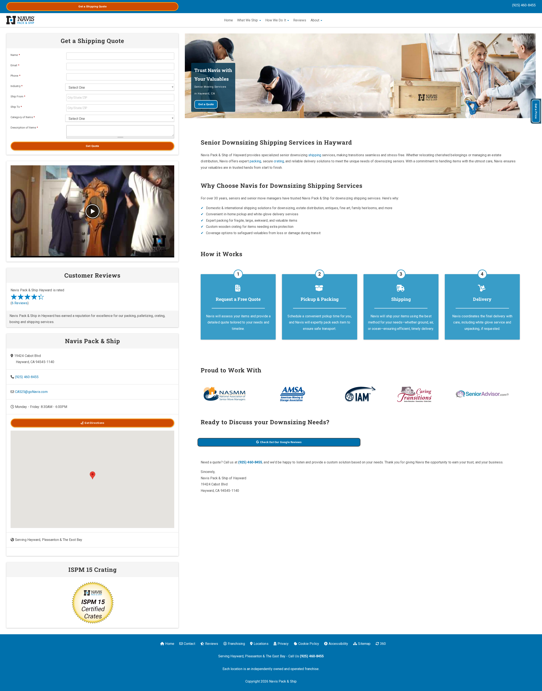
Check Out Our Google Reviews (281, 442)
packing (255, 161)
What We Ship (248, 20)
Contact (189, 644)
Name (15, 55)
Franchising (236, 644)
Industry (16, 86)
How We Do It (276, 20)
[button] (92, 475)
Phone (15, 75)
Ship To (16, 106)
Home (228, 20)
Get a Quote (92, 6)
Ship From (18, 96)
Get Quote (92, 146)
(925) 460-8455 (524, 5)
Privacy (283, 644)
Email (15, 65)
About (315, 20)
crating (279, 161)
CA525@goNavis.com (31, 392)
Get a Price (536, 111)
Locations (261, 644)
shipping (314, 155)
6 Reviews (20, 303)
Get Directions (94, 422)
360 (383, 644)
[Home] (20, 20)
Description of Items (24, 127)
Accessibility (338, 644)
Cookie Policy (308, 644)
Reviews (299, 20)
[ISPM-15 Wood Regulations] (92, 602)
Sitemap (364, 644)
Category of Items (23, 117)
